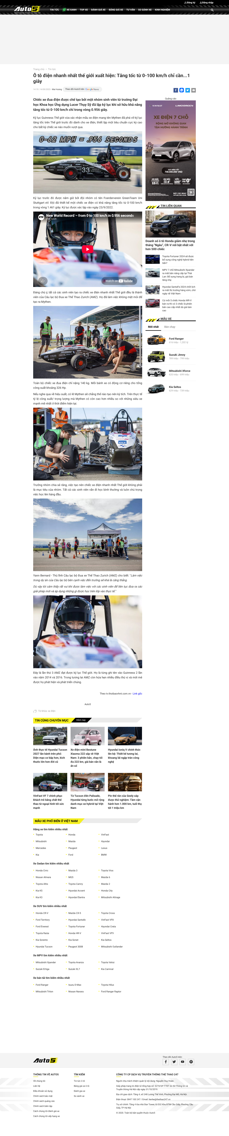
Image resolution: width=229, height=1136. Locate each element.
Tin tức (54, 10)
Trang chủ (38, 69)
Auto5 (87, 704)
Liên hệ (36, 1086)
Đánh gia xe (79, 1091)
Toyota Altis (42, 884)
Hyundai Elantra (76, 897)
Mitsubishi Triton (44, 991)
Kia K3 (39, 897)
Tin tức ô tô (79, 1081)
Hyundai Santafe (76, 920)
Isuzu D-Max (74, 985)
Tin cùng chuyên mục (52, 720)
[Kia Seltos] (156, 389)
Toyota (39, 834)
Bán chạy (169, 326)
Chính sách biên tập (42, 1106)
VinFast (105, 834)
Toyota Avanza (76, 962)
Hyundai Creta (108, 926)
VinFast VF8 (107, 920)
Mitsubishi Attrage (110, 897)
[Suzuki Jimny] (156, 356)
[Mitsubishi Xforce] (156, 372)
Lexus (104, 848)
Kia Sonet (73, 940)
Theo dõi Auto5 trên (74, 89)
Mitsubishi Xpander (46, 962)
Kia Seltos (106, 940)
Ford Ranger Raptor (111, 991)
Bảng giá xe (116, 10)
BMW (104, 855)
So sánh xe (145, 10)
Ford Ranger (42, 985)
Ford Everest (42, 926)
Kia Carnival (107, 969)
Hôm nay (81, 720)
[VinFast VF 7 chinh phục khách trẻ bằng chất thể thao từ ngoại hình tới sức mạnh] (50, 782)
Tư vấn (130, 10)
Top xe (84, 10)
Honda (71, 834)
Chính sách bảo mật (42, 1096)
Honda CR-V (42, 913)
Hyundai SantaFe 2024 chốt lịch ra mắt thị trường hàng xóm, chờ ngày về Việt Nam (178, 290)
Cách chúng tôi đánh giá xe (46, 1111)
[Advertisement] (114, 39)
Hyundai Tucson (44, 946)
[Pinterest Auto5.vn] (191, 1062)
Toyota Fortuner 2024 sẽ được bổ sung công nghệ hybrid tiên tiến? (178, 260)
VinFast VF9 (107, 933)
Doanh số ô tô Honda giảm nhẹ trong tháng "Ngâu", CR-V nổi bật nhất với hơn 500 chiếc (170, 245)
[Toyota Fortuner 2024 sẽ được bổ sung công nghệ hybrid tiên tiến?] (153, 259)
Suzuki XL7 (74, 969)
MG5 (70, 877)
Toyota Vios (107, 870)
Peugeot (72, 848)
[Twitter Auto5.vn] (174, 1062)
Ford (70, 855)
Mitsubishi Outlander (112, 946)
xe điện (51, 711)
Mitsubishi (41, 841)
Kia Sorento (42, 940)
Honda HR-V (74, 933)
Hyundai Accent (76, 890)
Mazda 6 (105, 877)
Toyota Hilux (107, 985)
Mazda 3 (72, 870)
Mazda (71, 841)
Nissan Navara (76, 991)
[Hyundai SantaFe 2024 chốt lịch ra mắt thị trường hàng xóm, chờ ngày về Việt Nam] (153, 289)
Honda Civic (42, 870)
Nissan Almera (43, 877)
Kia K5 (39, 890)
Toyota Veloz (107, 962)
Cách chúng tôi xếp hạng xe (46, 1116)
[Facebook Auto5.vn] (166, 1062)
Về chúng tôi (39, 1081)
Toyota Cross (108, 913)
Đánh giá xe (98, 10)
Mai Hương (57, 89)
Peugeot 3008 (75, 946)
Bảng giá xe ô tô (81, 1086)
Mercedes (41, 848)
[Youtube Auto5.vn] (183, 1062)
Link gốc (137, 693)
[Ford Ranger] (156, 340)
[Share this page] (193, 90)
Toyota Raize (42, 933)
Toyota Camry (75, 884)
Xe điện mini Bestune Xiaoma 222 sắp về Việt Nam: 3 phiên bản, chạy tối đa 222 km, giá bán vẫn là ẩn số (86, 757)
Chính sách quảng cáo (44, 1101)
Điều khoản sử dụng (42, 1091)
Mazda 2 (105, 884)
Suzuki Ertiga (42, 969)
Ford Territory (43, 920)
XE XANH (71, 10)
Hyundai (105, 841)
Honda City (106, 890)
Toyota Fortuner (76, 926)
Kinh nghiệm (162, 10)
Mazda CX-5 (74, 913)
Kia (37, 855)
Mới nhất (153, 326)
